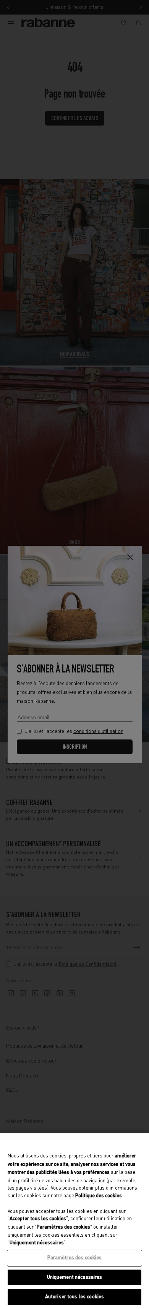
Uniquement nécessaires (74, 1277)
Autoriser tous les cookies (74, 1296)
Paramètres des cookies (74, 1257)
